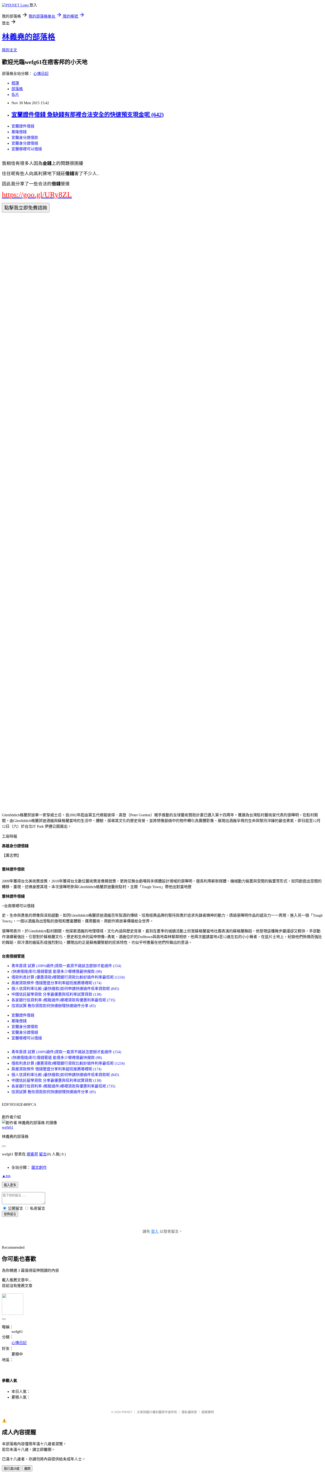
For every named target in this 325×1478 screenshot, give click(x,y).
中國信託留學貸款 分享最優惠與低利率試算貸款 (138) (56, 994)
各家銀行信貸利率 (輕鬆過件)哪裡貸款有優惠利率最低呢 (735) (63, 1000)
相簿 (15, 83)
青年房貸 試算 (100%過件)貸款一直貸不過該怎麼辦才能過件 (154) (66, 966)
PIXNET (127, 1412)
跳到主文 (9, 50)
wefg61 (7, 1127)
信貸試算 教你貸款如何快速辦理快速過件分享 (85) (53, 1006)
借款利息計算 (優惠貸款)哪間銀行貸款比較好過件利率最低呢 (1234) (68, 977)
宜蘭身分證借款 (24, 138)
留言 (43, 1154)
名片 (15, 95)
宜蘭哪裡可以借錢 (26, 149)
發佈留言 (10, 1214)
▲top (6, 1176)
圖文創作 (39, 1167)
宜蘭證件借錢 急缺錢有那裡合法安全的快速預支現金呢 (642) (87, 115)
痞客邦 (32, 1154)
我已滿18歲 (12, 1468)
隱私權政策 (189, 1412)
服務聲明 (208, 1412)
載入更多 (10, 1185)
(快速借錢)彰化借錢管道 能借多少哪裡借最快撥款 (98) (56, 971)
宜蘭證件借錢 (22, 126)
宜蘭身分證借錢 (24, 143)
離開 (27, 1468)
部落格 (17, 89)
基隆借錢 (19, 132)
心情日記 (41, 74)
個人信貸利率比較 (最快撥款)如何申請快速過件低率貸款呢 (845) (65, 989)
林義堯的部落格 (28, 37)
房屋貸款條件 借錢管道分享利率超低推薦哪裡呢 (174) (56, 983)
